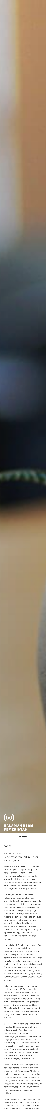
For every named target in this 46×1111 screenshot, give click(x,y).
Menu (24, 837)
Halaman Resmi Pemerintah (19, 827)
